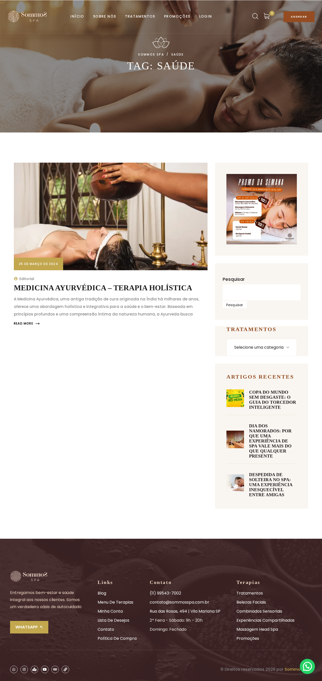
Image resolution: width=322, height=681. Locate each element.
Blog (102, 593)
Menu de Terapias (115, 602)
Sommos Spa (298, 669)
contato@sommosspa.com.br (179, 602)
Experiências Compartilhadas (265, 620)
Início (77, 16)
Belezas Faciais (251, 602)
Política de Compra (117, 638)
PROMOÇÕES (177, 16)
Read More (23, 324)
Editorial (26, 278)
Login (205, 16)
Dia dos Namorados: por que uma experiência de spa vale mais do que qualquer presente (270, 441)
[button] (307, 666)
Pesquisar (234, 279)
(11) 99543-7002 (165, 593)
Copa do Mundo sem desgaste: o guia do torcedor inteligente (272, 400)
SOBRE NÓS (104, 16)
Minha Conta (110, 611)
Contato (106, 629)
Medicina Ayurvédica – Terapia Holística (103, 288)
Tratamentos (249, 593)
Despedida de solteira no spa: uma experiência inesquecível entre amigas (271, 484)
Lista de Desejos (113, 620)
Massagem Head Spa (257, 629)
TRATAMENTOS (140, 16)
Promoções (247, 638)
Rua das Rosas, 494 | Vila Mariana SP (185, 611)
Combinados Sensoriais (259, 611)
